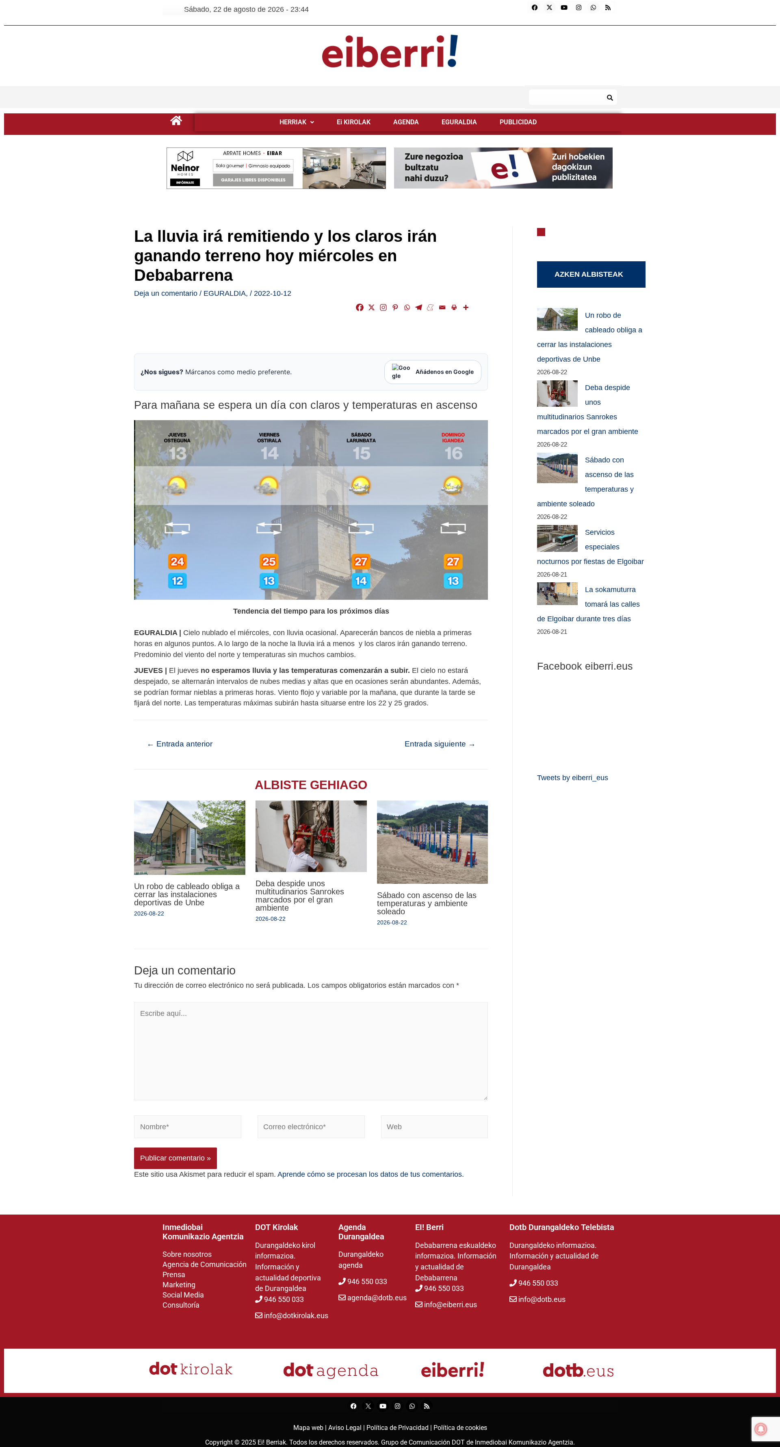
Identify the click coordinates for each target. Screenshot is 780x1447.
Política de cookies (460, 1428)
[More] (466, 307)
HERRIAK (293, 122)
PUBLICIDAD (518, 122)
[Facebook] (535, 7)
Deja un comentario (165, 293)
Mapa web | (310, 1428)
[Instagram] (579, 7)
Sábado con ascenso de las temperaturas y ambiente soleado (427, 903)
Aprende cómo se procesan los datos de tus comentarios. (370, 1174)
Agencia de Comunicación (204, 1264)
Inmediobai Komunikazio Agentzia (524, 1442)
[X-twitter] (550, 7)
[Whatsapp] (593, 7)
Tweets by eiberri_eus (572, 778)
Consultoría (180, 1305)
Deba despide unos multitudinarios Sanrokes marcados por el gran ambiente (300, 895)
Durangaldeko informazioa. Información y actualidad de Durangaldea (554, 1256)
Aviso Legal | (347, 1428)
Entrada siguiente (440, 744)
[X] (371, 307)
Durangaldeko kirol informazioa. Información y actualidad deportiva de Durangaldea (288, 1267)
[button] (297, 122)
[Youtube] (564, 7)
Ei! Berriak (272, 1442)
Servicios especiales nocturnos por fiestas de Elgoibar (590, 547)
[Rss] (608, 7)
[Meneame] (430, 307)
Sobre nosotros (187, 1254)
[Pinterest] (395, 307)
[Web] (434, 1128)
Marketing (178, 1284)
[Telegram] (419, 307)
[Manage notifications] (760, 1429)
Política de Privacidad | (399, 1428)
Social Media (183, 1295)
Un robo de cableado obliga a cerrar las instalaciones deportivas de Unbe (187, 894)
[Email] (442, 307)
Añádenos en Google (445, 371)
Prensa (173, 1274)
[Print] (454, 307)
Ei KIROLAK (353, 122)
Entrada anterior (179, 744)
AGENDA (406, 122)
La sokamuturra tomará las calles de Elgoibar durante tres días (588, 604)
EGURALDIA (459, 122)
